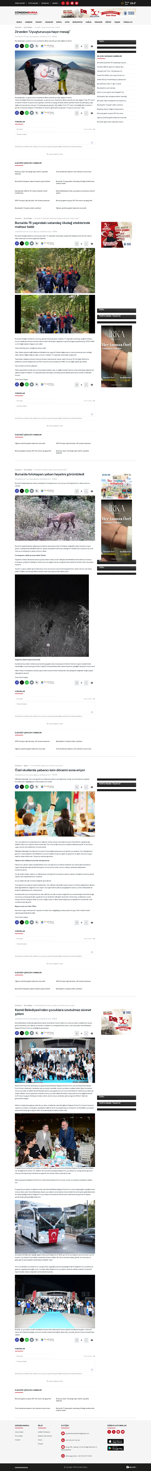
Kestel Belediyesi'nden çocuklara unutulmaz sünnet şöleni (54, 1005)
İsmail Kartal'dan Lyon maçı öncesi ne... (111, 75)
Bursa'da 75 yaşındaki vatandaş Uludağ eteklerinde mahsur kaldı (56, 218)
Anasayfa (18, 27)
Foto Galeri (33, 3)
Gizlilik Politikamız (44, 1432)
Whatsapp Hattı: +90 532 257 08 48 (79, 1456)
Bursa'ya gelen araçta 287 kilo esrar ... (110, 113)
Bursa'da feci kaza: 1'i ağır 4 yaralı (109, 84)
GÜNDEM (28, 22)
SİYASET (39, 22)
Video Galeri (20, 3)
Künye (40, 1440)
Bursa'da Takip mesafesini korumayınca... (112, 101)
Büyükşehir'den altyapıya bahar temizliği (112, 96)
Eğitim (26, 766)
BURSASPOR (77, 22)
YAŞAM (117, 22)
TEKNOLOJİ (127, 22)
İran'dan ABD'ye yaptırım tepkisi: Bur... (110, 67)
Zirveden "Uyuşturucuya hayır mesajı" (47, 27)
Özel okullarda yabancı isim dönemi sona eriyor (47, 766)
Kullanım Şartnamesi (45, 1436)
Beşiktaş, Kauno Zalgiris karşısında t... (110, 109)
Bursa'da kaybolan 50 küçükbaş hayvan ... (112, 63)
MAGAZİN (98, 22)
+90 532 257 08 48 (73, 1440)
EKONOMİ (49, 22)
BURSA (19, 22)
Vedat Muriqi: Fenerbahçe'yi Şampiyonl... (112, 80)
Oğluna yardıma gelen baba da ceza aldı (111, 118)
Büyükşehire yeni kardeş (106, 88)
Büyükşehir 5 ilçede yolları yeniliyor (110, 105)
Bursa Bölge (28, 27)
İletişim (40, 1444)
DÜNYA (59, 22)
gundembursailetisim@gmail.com (77, 1433)
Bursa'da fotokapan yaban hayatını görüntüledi (51, 470)
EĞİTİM (108, 22)
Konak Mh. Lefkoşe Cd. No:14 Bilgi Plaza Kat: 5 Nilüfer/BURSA (79, 1448)
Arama (55, 3)
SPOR (67, 22)
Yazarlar (45, 3)
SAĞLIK (88, 22)
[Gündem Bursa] (26, 13)
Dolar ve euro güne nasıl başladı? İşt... (111, 92)
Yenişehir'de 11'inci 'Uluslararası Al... (110, 71)
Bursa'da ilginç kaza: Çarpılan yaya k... (110, 122)
